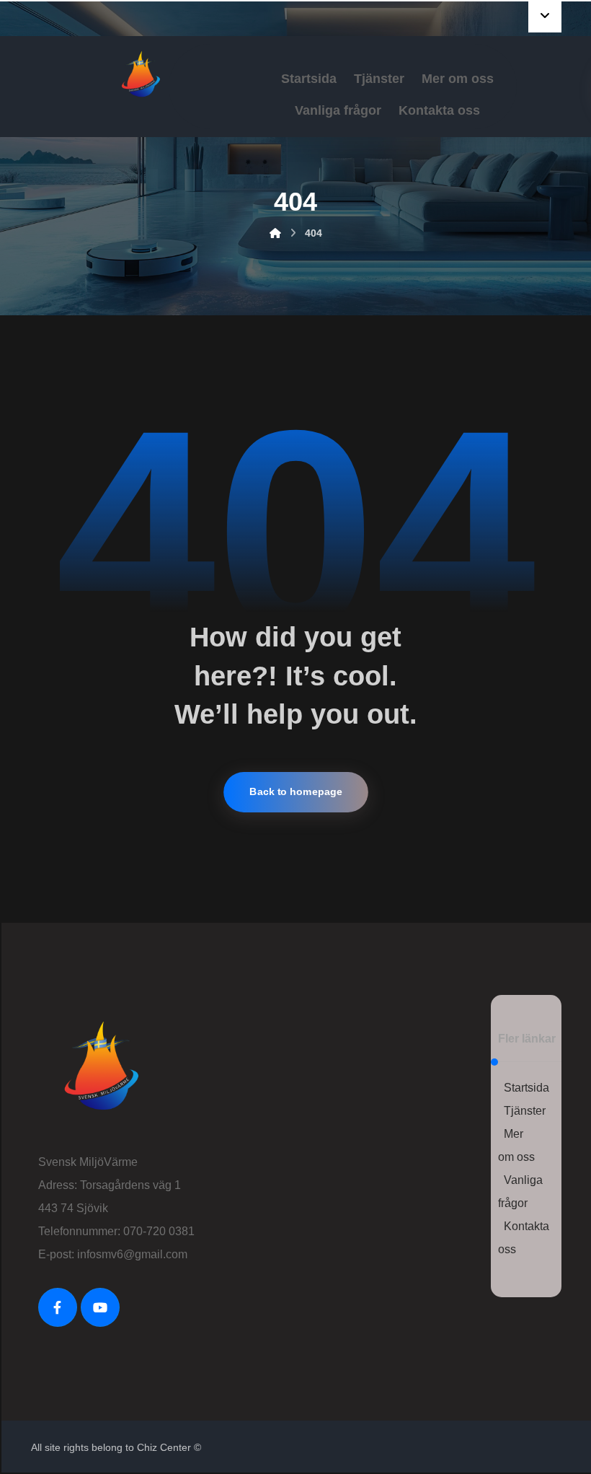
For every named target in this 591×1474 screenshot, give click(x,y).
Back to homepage (295, 791)
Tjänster (525, 1111)
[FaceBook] (57, 1307)
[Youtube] (100, 1307)
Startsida (526, 1088)
